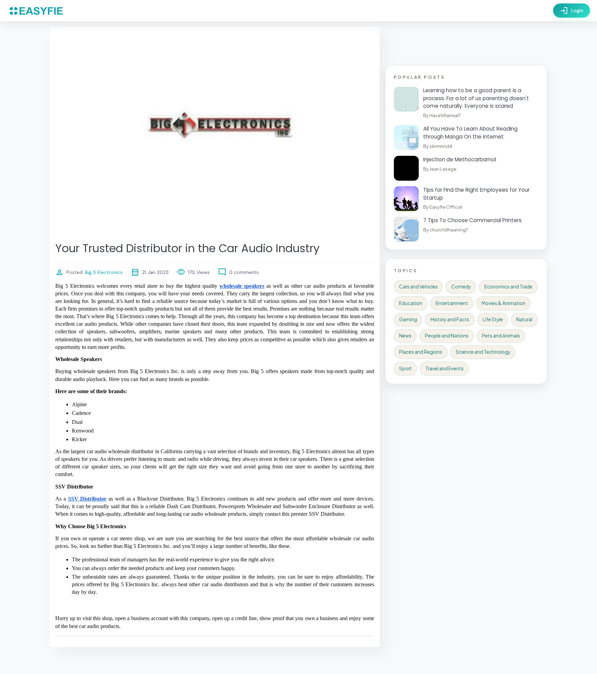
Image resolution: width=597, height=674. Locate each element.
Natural (524, 319)
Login (571, 11)
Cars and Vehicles (418, 286)
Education (410, 303)
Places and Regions (420, 352)
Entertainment (452, 303)
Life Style (493, 319)
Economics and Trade (508, 286)
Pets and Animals (501, 336)
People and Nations (446, 336)
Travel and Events (444, 368)
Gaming (408, 319)
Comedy (461, 286)
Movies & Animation (503, 303)
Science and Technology (483, 352)
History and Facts (449, 319)
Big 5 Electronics (103, 272)
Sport (405, 368)
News (405, 336)
